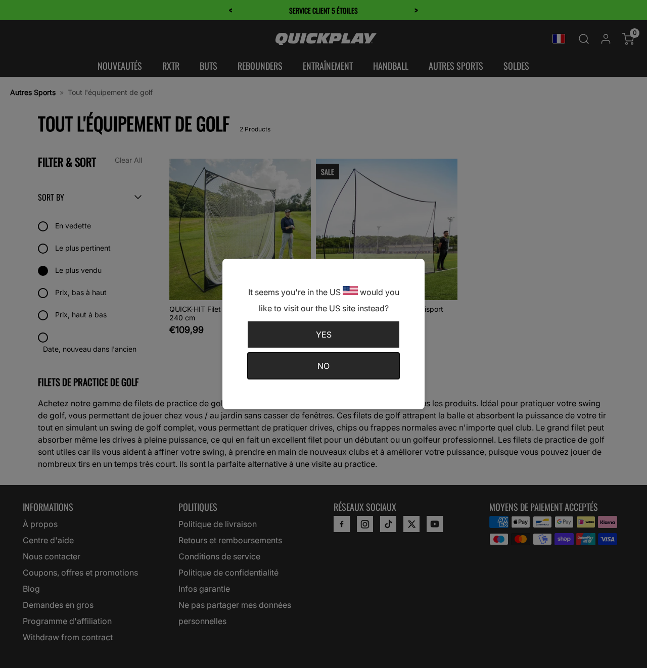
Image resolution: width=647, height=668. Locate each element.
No (323, 366)
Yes (324, 334)
